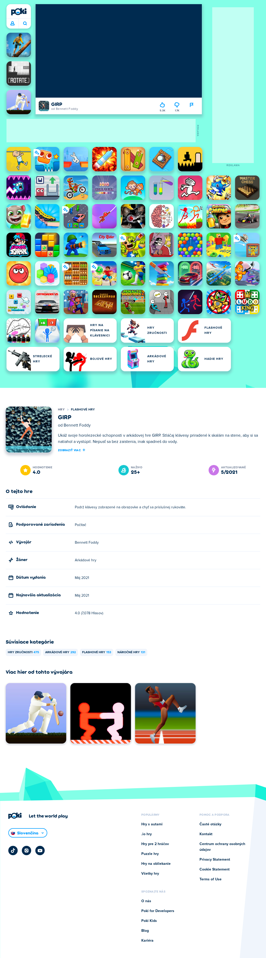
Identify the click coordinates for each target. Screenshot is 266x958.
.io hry (146, 834)
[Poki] (18, 11)
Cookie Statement (215, 869)
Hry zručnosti (23, 652)
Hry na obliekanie (156, 864)
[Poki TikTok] (13, 850)
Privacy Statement (215, 859)
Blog (145, 931)
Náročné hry (131, 652)
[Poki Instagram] (26, 850)
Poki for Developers (157, 911)
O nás (146, 901)
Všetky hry (150, 873)
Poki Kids (149, 921)
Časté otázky (210, 824)
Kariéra (147, 940)
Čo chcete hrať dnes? (25, 24)
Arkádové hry (60, 652)
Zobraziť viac (69, 450)
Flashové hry (83, 409)
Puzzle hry (150, 854)
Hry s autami (152, 824)
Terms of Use (211, 879)
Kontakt (206, 834)
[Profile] (12, 24)
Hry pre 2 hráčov (155, 844)
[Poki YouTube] (40, 850)
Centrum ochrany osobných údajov (222, 847)
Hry (61, 409)
